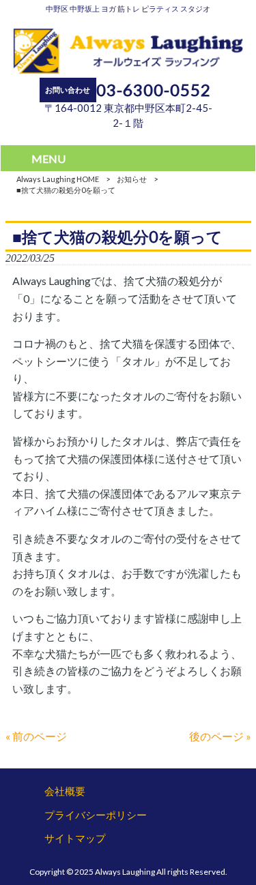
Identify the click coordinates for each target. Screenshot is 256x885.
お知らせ (132, 179)
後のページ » (220, 736)
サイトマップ (75, 838)
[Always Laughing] (128, 69)
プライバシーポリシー (95, 815)
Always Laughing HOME (57, 179)
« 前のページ (36, 736)
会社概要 (64, 791)
